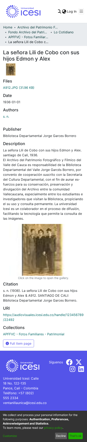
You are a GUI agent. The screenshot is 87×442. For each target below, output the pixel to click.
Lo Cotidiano (64, 32)
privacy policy (53, 427)
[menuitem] (64, 11)
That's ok (75, 436)
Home (7, 27)
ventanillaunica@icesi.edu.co (25, 403)
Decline (61, 436)
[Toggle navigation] (81, 11)
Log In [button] (72, 11)
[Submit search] (59, 11)
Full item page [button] (20, 343)
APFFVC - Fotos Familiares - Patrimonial (28, 37)
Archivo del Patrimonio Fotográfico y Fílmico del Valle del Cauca (37, 27)
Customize (10, 436)
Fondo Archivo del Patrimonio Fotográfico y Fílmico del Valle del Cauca (28, 32)
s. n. (6, 116)
